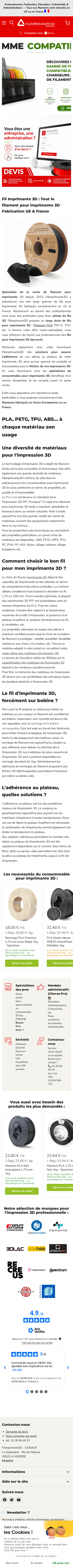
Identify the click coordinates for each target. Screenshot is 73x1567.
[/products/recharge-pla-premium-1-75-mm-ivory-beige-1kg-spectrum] (21, 904)
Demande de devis (17, 1432)
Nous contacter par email (21, 1436)
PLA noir (12, 497)
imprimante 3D (37, 577)
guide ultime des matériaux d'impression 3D (30, 653)
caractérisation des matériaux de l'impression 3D (33, 662)
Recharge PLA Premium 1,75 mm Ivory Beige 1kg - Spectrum (21, 941)
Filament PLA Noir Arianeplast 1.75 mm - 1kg (19, 1169)
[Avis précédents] (5, 1367)
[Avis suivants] (68, 1367)
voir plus (17, 1369)
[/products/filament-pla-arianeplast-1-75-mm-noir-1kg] (21, 1132)
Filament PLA (42, 325)
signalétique (20, 526)
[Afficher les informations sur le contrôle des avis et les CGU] (60, 1338)
